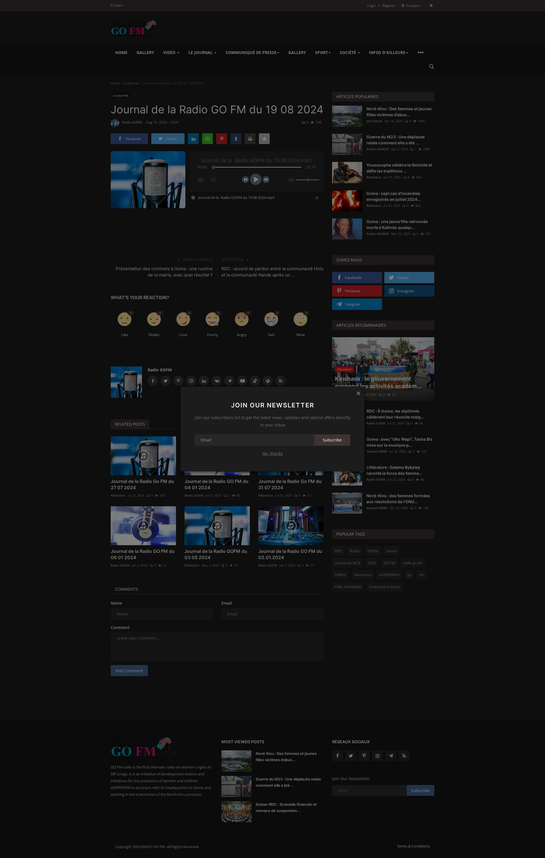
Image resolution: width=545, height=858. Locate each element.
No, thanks (272, 453)
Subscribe (332, 440)
